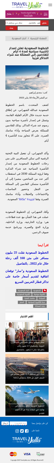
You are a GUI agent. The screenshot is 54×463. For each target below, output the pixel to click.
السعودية (37, 290)
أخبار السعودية (19, 38)
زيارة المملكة (40, 306)
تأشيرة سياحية (39, 294)
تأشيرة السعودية (23, 294)
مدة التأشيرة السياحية (36, 302)
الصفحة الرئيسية (38, 38)
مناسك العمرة (29, 298)
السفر (22, 302)
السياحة (42, 298)
